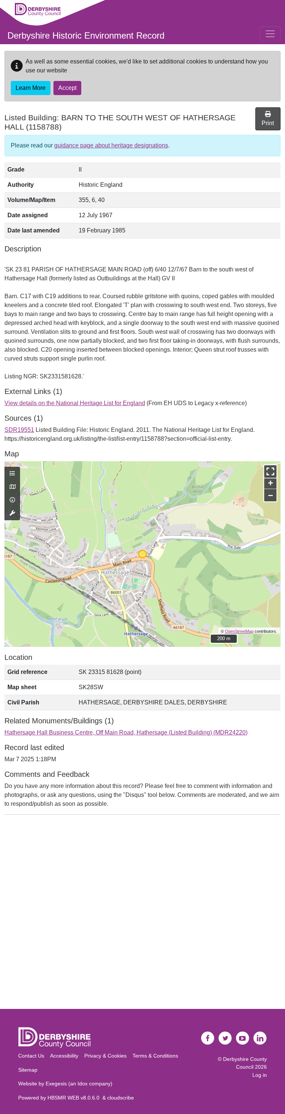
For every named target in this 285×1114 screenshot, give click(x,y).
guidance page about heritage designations (111, 145)
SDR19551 (19, 430)
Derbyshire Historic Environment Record (85, 35)
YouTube (242, 1038)
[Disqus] (142, 913)
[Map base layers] (12, 487)
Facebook (207, 1038)
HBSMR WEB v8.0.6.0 (75, 1098)
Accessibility (64, 1056)
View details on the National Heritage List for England (74, 403)
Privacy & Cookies (105, 1056)
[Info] (12, 500)
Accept (67, 88)
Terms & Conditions (155, 1056)
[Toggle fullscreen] (270, 471)
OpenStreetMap (239, 631)
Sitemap (27, 1070)
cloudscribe (120, 1098)
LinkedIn (260, 1038)
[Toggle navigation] (270, 33)
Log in (259, 1075)
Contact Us (31, 1056)
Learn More (31, 88)
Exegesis (56, 1084)
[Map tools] (12, 513)
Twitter (225, 1038)
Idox (83, 1084)
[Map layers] (12, 474)
